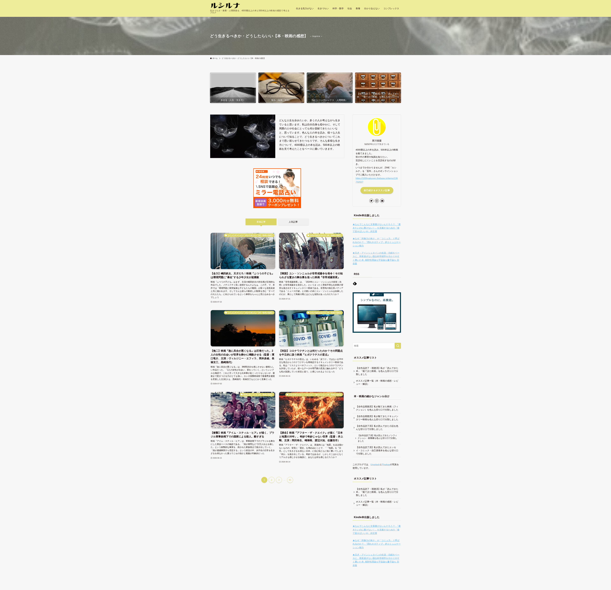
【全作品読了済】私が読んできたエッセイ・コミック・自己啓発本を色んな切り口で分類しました (377, 450)
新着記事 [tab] (261, 222)
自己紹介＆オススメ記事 (377, 190)
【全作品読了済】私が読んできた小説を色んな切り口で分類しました (377, 427)
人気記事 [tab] (293, 222)
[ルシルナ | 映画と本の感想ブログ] (225, 6)
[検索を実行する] (398, 346)
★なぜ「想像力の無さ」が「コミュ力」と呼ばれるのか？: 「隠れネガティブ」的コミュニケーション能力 (377, 242)
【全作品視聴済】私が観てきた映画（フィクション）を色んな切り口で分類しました (377, 408)
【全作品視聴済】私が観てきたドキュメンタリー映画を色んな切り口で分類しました (377, 418)
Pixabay (386, 464)
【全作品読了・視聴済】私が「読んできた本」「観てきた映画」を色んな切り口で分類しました (377, 371)
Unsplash (375, 464)
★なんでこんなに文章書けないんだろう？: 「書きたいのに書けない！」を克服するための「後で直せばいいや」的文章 (377, 228)
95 (290, 480)
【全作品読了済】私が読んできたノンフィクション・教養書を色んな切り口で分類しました (377, 438)
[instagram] (377, 201)
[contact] (382, 201)
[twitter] (371, 201)
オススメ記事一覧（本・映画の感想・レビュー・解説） (377, 382)
